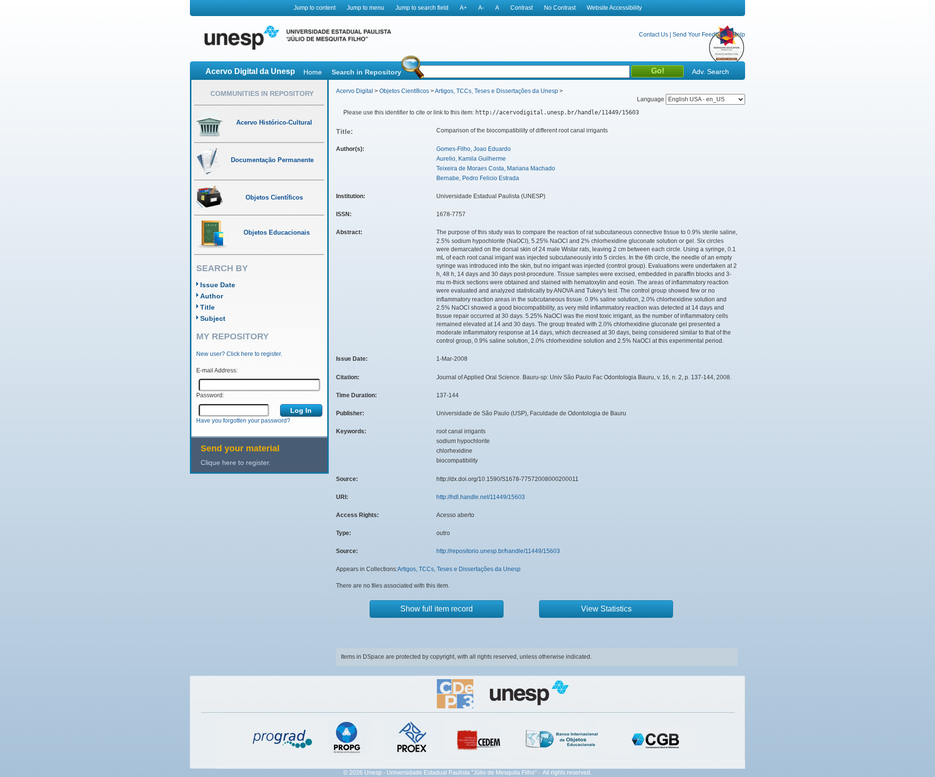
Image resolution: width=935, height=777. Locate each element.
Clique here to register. (236, 462)
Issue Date (217, 285)
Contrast (521, 7)
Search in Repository (366, 72)
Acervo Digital (354, 91)
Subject (212, 318)
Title (207, 307)
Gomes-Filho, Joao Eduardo (473, 149)
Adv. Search (710, 71)
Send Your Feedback (700, 34)
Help (738, 34)
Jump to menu (365, 7)
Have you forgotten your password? (243, 420)
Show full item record (436, 609)
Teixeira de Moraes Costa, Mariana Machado (495, 168)
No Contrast (560, 7)
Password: (210, 395)
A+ (463, 7)
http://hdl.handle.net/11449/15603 (480, 497)
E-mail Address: (217, 370)
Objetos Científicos (404, 91)
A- (481, 7)
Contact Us (653, 34)
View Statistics (606, 609)
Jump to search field (422, 7)
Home (312, 72)
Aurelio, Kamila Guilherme (471, 158)
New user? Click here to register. (239, 354)
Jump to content (315, 7)
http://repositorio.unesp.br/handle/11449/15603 (498, 551)
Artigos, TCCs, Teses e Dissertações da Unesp (496, 91)
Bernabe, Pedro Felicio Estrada (477, 178)
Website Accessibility (614, 7)
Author (211, 296)
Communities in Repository (262, 93)
